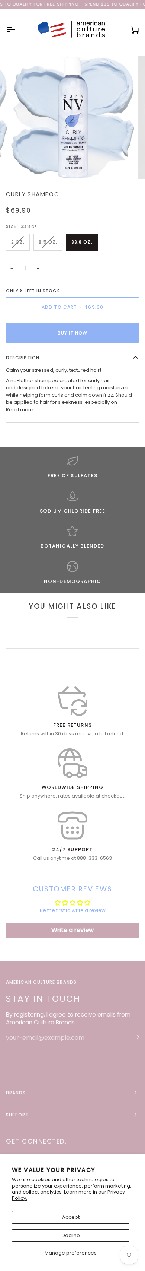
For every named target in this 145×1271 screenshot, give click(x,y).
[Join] (133, 1037)
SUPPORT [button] (17, 1115)
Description (22, 358)
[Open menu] (17, 29)
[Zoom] (24, 165)
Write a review (72, 930)
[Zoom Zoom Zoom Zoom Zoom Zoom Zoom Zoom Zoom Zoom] (72, 118)
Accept (71, 1217)
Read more (19, 409)
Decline (71, 1235)
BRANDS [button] (16, 1093)
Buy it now (73, 333)
